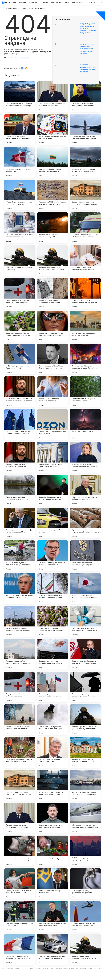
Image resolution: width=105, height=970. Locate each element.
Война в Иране (13, 8)
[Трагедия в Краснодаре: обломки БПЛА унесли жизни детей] (85, 227)
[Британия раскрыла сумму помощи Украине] (52, 883)
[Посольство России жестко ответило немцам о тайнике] (85, 752)
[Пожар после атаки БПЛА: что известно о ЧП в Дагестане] (19, 719)
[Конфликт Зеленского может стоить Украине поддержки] (52, 490)
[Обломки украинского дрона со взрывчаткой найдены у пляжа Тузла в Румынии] (85, 129)
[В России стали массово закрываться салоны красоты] (85, 260)
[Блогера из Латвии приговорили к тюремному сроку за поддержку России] (19, 851)
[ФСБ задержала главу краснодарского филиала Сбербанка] (85, 883)
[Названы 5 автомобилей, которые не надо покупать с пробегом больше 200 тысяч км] (52, 949)
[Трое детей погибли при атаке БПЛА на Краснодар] (19, 687)
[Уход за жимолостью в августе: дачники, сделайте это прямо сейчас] (19, 326)
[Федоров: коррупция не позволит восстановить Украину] (52, 916)
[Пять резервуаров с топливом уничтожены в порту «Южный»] (85, 785)
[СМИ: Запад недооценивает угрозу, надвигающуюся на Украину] (85, 851)
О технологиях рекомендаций (44, 968)
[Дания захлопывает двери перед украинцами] (19, 162)
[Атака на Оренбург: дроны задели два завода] (19, 260)
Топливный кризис (38, 8)
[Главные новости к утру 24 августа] (52, 523)
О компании (9, 968)
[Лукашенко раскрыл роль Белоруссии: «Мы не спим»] (19, 818)
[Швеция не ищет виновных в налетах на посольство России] (19, 785)
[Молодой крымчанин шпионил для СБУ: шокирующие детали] (85, 719)
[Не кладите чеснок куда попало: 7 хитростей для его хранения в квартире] (52, 621)
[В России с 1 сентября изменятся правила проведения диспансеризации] (19, 227)
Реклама (17, 968)
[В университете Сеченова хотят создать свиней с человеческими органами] (85, 523)
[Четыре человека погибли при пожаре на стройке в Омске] (52, 785)
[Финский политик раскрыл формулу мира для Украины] (85, 96)
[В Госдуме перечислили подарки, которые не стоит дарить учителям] (19, 883)
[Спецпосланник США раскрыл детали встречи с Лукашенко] (19, 424)
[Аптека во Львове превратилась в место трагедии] (52, 129)
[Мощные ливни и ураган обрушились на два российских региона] (19, 555)
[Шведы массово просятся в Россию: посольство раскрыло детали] (85, 195)
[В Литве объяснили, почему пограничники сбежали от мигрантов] (52, 162)
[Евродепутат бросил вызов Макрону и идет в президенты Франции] (19, 949)
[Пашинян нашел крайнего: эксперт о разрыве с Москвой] (19, 654)
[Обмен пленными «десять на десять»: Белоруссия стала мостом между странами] (85, 916)
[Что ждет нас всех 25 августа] (85, 424)
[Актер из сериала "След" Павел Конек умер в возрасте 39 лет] (52, 359)
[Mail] (3, 2)
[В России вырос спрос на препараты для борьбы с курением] (52, 391)
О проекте (31, 968)
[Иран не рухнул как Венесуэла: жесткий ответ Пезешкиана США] (85, 654)
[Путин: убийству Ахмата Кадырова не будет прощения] (19, 129)
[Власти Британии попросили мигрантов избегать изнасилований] (85, 326)
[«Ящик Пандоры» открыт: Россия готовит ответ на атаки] (19, 195)
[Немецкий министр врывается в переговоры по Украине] (52, 555)
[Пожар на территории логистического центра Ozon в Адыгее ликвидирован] (85, 949)
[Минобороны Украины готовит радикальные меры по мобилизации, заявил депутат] (52, 457)
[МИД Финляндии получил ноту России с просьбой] (19, 359)
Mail (3, 968)
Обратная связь (98, 968)
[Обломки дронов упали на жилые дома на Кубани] (19, 916)
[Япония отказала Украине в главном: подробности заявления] (85, 588)
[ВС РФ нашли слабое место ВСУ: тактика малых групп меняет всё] (19, 391)
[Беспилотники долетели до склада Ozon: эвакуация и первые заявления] (52, 260)
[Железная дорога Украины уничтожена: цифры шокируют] (19, 621)
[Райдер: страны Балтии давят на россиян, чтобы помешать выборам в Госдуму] (52, 687)
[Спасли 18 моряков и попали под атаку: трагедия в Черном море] (19, 96)
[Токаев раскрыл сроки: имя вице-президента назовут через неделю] (19, 588)
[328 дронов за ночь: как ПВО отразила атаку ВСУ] (52, 227)
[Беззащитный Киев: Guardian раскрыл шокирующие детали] (85, 162)
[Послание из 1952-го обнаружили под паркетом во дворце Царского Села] (52, 195)
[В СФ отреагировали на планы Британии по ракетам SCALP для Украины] (85, 818)
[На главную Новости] (10, 2)
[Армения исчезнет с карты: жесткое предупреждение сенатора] (85, 555)
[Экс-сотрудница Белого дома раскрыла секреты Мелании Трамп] (52, 326)
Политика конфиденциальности (64, 968)
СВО (25, 8)
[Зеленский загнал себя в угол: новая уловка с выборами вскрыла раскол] (52, 818)
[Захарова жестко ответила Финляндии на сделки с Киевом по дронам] (85, 457)
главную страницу (26, 58)
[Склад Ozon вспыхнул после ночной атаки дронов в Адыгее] (52, 719)
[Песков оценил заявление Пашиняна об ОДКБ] (52, 752)
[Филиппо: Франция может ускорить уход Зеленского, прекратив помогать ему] (19, 457)
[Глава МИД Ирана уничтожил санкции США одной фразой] (52, 588)
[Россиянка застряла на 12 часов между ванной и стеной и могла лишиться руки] (85, 621)
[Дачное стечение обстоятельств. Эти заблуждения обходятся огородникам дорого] (19, 752)
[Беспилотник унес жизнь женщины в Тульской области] (52, 654)
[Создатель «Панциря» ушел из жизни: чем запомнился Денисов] (52, 851)
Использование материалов (83, 968)
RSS (25, 968)
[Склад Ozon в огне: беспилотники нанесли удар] (52, 424)
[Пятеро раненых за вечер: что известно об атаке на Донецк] (19, 293)
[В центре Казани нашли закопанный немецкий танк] (52, 293)
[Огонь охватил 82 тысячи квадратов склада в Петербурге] (85, 359)
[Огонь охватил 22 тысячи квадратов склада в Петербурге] (85, 293)
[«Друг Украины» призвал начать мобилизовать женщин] (85, 490)
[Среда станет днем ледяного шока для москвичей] (85, 391)
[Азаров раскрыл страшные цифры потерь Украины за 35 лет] (19, 523)
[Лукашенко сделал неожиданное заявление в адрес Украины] (52, 96)
